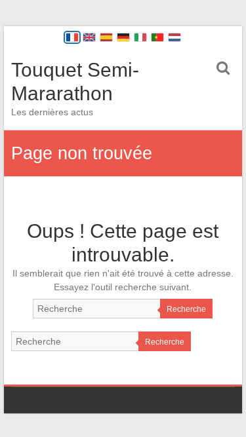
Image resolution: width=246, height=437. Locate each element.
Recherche (186, 309)
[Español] (106, 37)
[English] (89, 37)
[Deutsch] (123, 37)
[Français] (72, 37)
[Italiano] (140, 37)
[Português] (157, 37)
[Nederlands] (174, 37)
